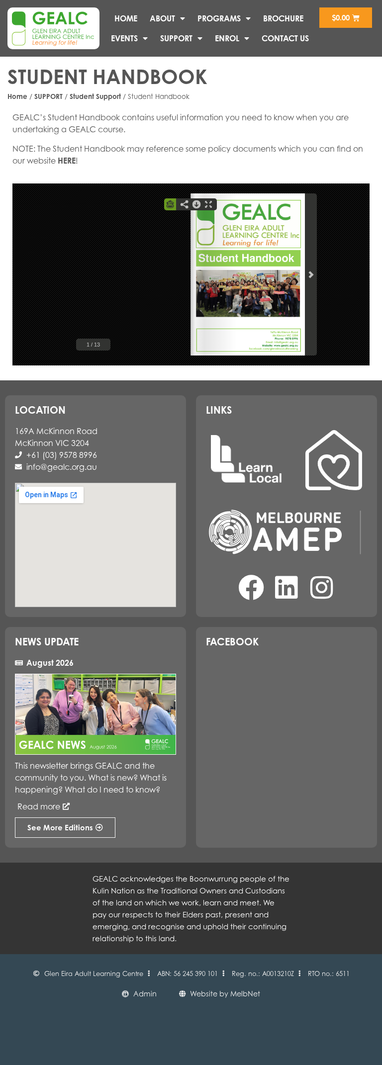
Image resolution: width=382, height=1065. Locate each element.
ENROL (227, 38)
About (162, 18)
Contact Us (285, 38)
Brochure (283, 18)
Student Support (95, 96)
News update (47, 641)
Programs (219, 18)
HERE (67, 161)
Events (124, 38)
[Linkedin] (286, 588)
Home (125, 18)
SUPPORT (176, 38)
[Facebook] (251, 588)
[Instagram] (322, 588)
